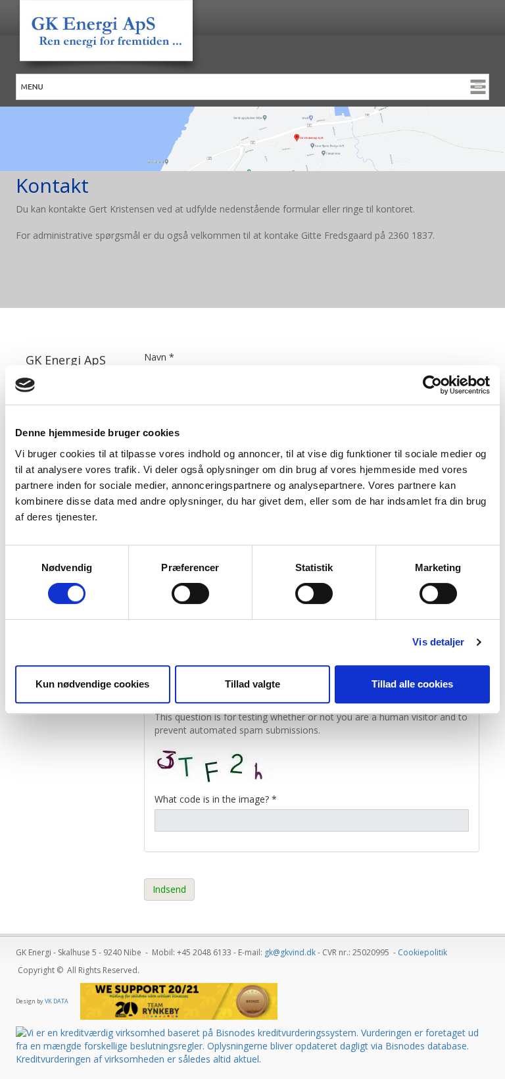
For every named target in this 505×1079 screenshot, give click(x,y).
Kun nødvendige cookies (92, 684)
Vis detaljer (438, 641)
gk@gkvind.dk (290, 952)
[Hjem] (252, 37)
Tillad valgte (252, 684)
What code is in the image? (216, 799)
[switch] (190, 593)
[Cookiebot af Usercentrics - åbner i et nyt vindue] (432, 385)
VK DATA (56, 1001)
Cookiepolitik (422, 952)
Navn (159, 357)
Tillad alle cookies (412, 684)
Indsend (169, 889)
